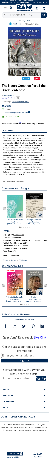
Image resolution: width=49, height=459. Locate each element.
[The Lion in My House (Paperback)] (15, 206)
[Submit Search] (44, 15)
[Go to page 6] (29, 227)
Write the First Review (20, 102)
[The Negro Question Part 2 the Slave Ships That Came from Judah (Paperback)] (34, 205)
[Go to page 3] (23, 227)
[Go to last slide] (4, 208)
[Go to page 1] (20, 227)
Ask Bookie (17, 24)
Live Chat (40, 337)
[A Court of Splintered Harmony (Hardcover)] (15, 282)
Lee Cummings (9, 95)
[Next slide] (44, 208)
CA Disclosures (24, 430)
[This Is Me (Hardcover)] (34, 282)
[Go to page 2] (21, 227)
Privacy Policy (39, 430)
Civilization (23, 260)
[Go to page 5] (27, 227)
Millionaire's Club (32, 24)
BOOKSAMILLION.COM (21, 427)
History (13, 260)
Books (5, 260)
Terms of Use (10, 430)
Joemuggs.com (41, 427)
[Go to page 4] (25, 227)
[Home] (24, 8)
